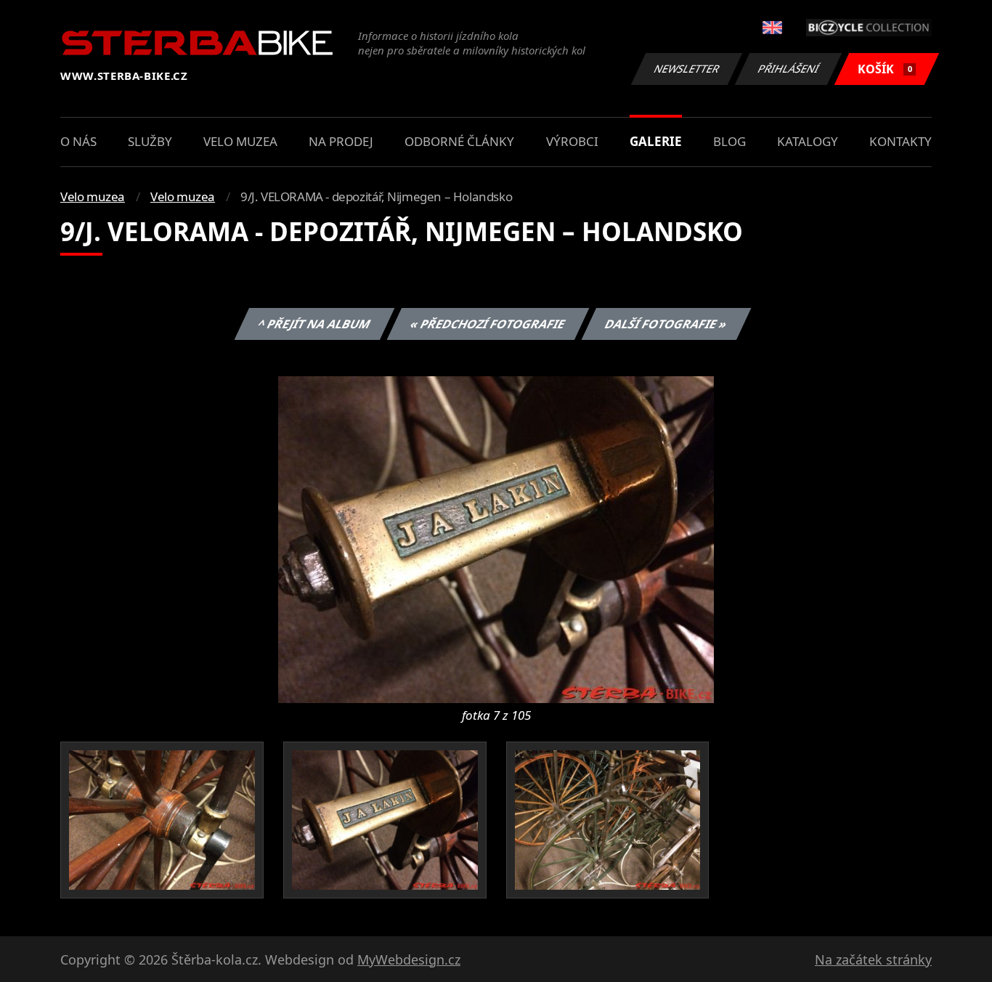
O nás (78, 141)
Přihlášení (788, 69)
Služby (150, 141)
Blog (729, 141)
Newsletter (687, 69)
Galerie (656, 141)
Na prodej (341, 141)
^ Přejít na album (313, 324)
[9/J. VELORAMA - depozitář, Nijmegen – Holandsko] (496, 538)
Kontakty (900, 141)
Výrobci (572, 141)
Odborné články (459, 141)
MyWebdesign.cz (408, 959)
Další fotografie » (665, 324)
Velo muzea (240, 141)
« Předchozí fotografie (487, 324)
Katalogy (807, 141)
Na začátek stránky (873, 959)
